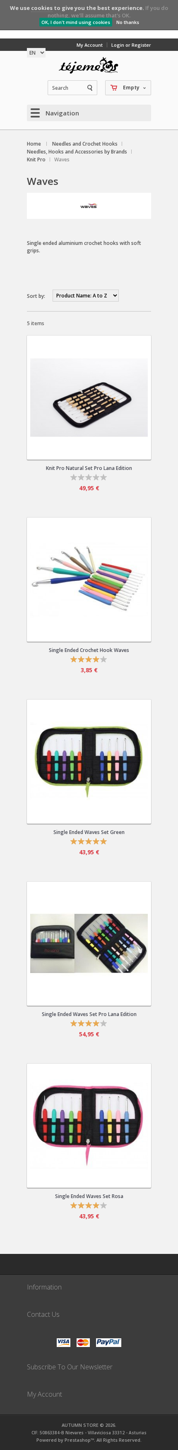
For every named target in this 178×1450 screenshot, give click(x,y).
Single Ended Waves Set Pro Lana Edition (89, 1014)
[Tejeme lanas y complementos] (89, 65)
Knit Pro (36, 159)
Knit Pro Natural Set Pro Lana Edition (89, 468)
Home (34, 143)
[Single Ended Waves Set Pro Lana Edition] (89, 943)
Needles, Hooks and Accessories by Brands (77, 151)
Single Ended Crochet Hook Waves (89, 650)
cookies (42, 8)
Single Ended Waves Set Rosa (89, 1196)
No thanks (127, 22)
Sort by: (36, 296)
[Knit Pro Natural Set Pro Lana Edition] (89, 397)
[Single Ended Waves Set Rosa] (89, 1125)
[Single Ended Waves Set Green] (89, 761)
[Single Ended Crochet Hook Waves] (89, 579)
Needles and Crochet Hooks (85, 143)
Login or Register (131, 45)
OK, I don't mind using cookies (75, 22)
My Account (90, 45)
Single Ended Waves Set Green (89, 832)
